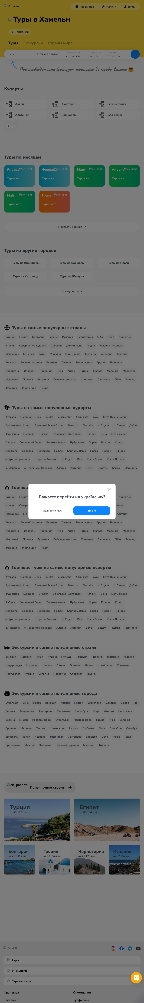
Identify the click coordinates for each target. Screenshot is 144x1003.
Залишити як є (52, 510)
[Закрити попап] (109, 489)
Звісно (91, 510)
